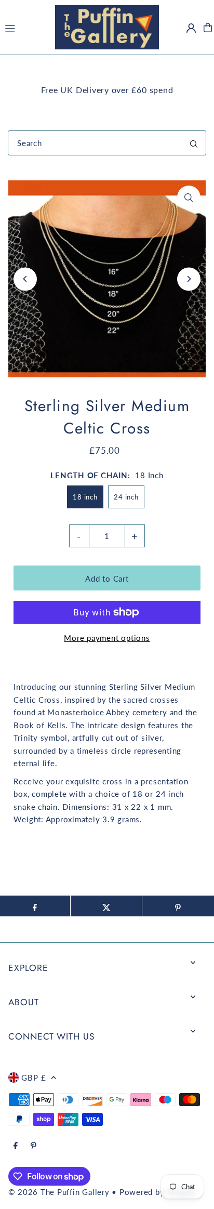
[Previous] (25, 279)
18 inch (85, 497)
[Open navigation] (24, 27)
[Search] (193, 142)
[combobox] (107, 142)
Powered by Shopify (157, 1192)
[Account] (191, 28)
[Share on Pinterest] (177, 906)
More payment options (107, 637)
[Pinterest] (33, 1146)
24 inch (126, 497)
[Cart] (208, 27)
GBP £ (33, 1077)
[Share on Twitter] (106, 906)
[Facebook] (16, 1146)
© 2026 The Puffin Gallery (58, 1192)
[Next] (188, 279)
